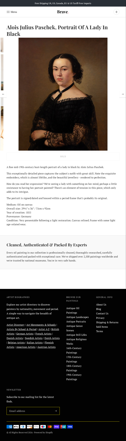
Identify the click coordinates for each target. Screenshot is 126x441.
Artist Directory (15, 324)
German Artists (24, 333)
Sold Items (102, 326)
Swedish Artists (33, 338)
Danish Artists (15, 338)
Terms (99, 331)
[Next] (122, 94)
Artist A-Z (43, 329)
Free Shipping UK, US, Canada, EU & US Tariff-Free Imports (63, 3)
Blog (98, 309)
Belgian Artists (16, 342)
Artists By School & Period (21, 329)
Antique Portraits (76, 321)
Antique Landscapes (77, 317)
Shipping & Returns (107, 322)
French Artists (43, 333)
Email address (16, 406)
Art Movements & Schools (41, 324)
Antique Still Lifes (76, 334)
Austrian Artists (46, 347)
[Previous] (3, 94)
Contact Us (102, 313)
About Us (101, 304)
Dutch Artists (52, 338)
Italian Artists (35, 342)
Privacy (100, 317)
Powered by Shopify (43, 432)
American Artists (25, 347)
